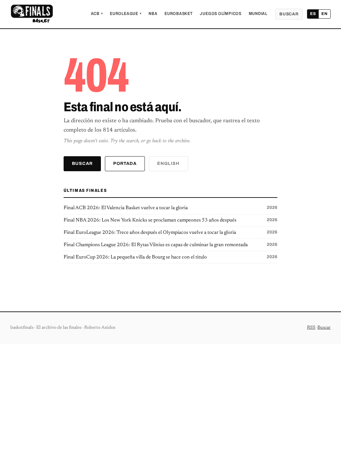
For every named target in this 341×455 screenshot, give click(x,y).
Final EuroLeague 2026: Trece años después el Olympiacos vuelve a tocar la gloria (171, 232)
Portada (125, 163)
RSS (311, 327)
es (313, 13)
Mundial (258, 13)
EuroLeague (125, 13)
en (324, 13)
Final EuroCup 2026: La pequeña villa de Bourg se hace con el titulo (171, 257)
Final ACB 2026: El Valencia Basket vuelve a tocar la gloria (171, 208)
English (168, 163)
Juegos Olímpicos (220, 13)
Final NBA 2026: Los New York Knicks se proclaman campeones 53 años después (171, 220)
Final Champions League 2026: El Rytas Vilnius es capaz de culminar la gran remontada (171, 244)
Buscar (289, 14)
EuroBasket (179, 13)
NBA (153, 13)
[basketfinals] (31, 14)
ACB (97, 13)
